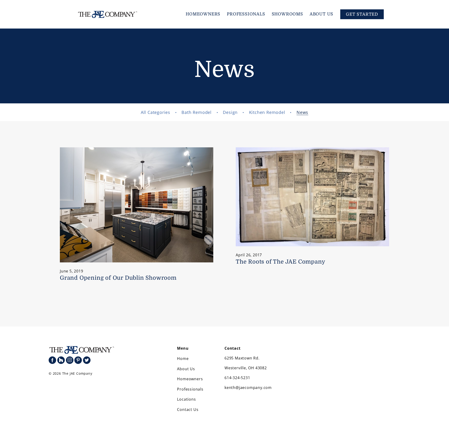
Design (230, 112)
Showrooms (287, 14)
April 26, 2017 (249, 254)
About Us (321, 14)
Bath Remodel (196, 112)
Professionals (246, 14)
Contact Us (187, 409)
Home (182, 358)
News (302, 112)
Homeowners (203, 14)
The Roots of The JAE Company (280, 261)
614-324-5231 (237, 377)
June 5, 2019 (71, 271)
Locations (186, 399)
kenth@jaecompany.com (248, 387)
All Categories (155, 112)
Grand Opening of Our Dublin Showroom (118, 278)
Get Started (362, 14)
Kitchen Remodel (267, 112)
